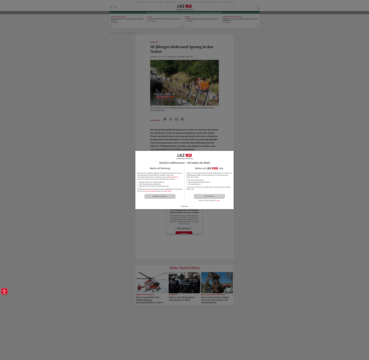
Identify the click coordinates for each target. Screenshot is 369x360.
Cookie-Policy (167, 191)
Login (217, 200)
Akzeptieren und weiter (160, 196)
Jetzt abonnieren (209, 196)
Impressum (184, 206)
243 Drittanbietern (172, 177)
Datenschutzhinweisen (150, 191)
